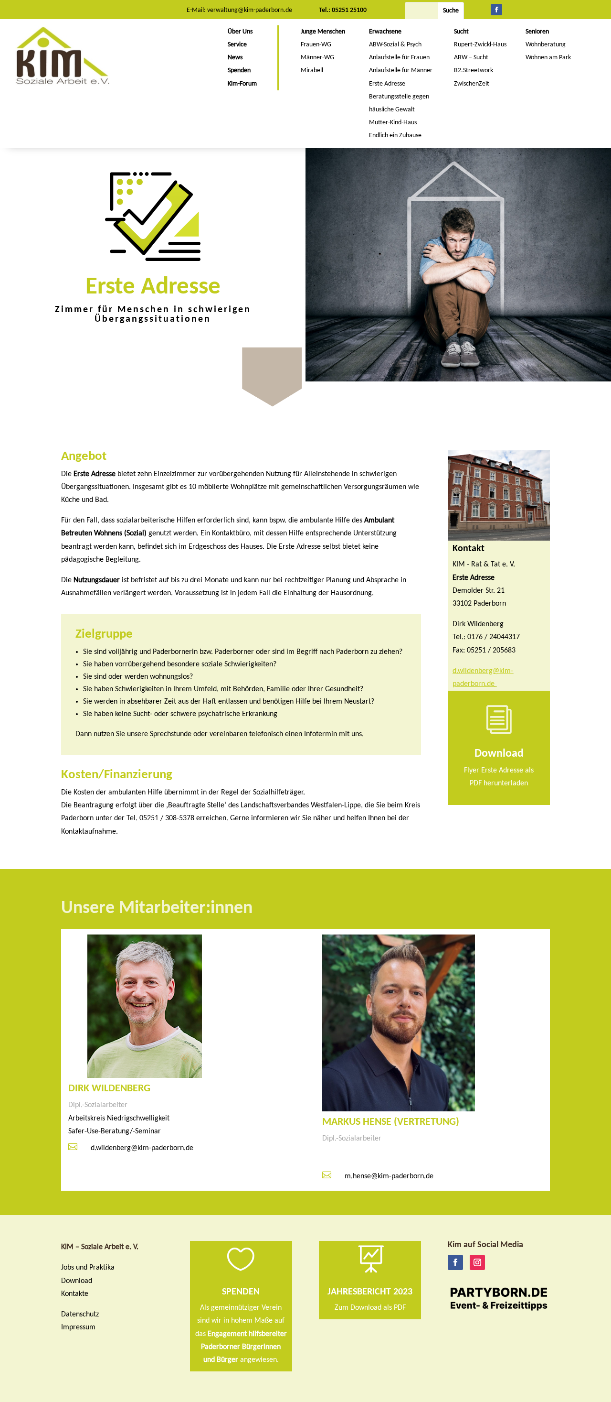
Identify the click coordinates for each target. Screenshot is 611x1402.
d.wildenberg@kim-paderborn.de (142, 1148)
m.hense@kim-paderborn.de (389, 1176)
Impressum (78, 1327)
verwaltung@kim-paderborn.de (249, 10)
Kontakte (74, 1294)
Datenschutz (80, 1314)
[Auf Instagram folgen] (477, 1262)
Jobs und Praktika (88, 1268)
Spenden (241, 1292)
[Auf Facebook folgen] (496, 9)
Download (76, 1281)
